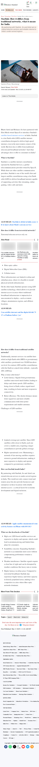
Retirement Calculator (28, 688)
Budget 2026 (23, 723)
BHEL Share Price (24, 652)
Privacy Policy (27, 729)
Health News (23, 720)
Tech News (18, 10)
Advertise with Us (23, 735)
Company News (15, 711)
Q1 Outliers (13, 672)
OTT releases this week (9, 666)
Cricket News (29, 714)
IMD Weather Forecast (9, 669)
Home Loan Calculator (22, 691)
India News (6, 723)
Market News (24, 711)
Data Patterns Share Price (9, 675)
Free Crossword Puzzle (9, 704)
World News (28, 717)
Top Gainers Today (32, 669)
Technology (10, 10)
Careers (5, 738)
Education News (7, 720)
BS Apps (11, 738)
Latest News (6, 711)
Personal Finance (7, 717)
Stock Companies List (8, 701)
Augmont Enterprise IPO (23, 666)
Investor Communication (17, 732)
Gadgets (35, 10)
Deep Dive (5, 672)
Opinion (15, 720)
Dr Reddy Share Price (8, 655)
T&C (20, 729)
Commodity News (7, 714)
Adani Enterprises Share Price (26, 646)
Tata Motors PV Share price (10, 652)
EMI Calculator (7, 688)
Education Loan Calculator (10, 694)
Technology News (18, 717)
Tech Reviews (27, 10)
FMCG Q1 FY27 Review (25, 672)
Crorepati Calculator (22, 685)
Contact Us (14, 735)
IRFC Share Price (22, 649)
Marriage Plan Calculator (25, 694)
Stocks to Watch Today (20, 662)
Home (2, 10)
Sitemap (32, 735)
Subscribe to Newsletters (22, 701)
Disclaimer (5, 732)
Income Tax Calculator (9, 685)
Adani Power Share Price (9, 649)
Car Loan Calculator (8, 691)
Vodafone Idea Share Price (23, 655)
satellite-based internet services (12, 135)
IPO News (32, 711)
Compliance (6, 735)
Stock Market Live (7, 662)
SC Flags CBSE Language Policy (11, 678)
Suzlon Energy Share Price (10, 646)
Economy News (32, 720)
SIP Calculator (17, 688)
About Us (14, 729)
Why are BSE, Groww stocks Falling (28, 675)
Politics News (14, 723)
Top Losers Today (21, 669)
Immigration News (18, 714)
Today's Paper (6, 729)
